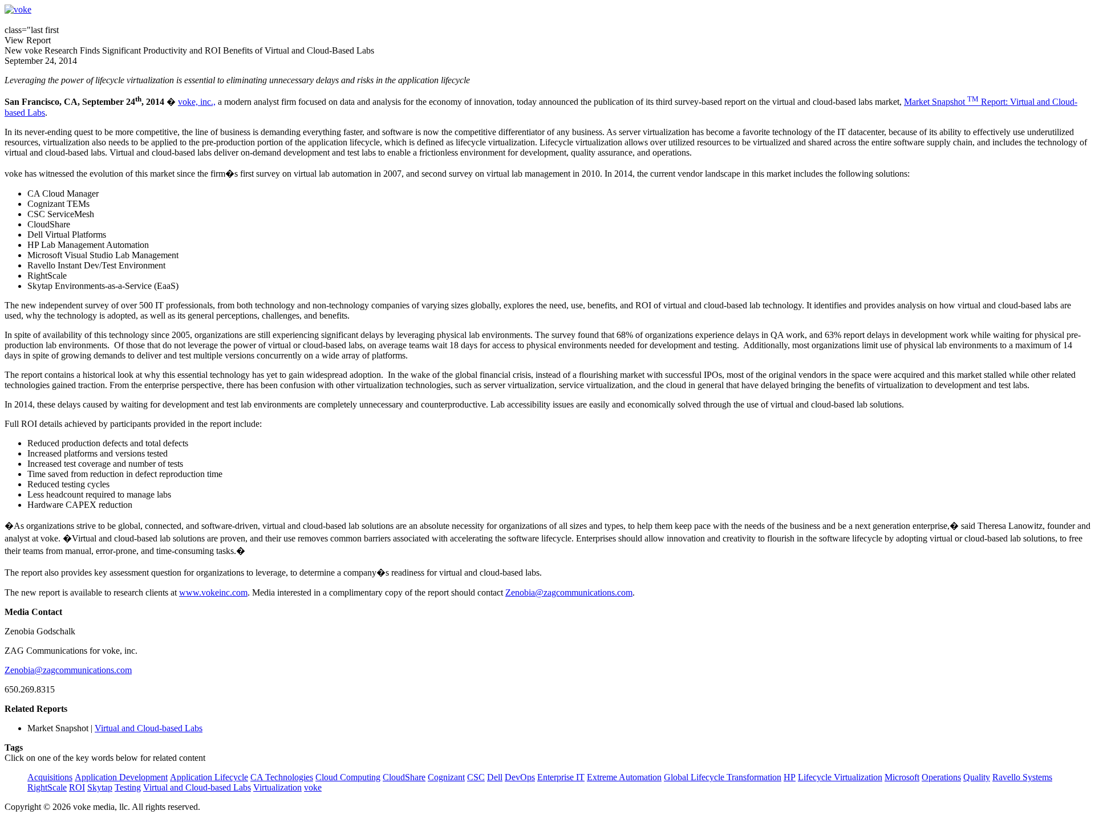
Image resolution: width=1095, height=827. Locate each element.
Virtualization (277, 787)
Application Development (121, 777)
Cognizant (446, 777)
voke (313, 787)
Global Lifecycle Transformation (722, 777)
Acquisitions (49, 777)
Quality (976, 777)
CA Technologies (281, 777)
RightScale (47, 787)
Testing (128, 787)
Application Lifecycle (209, 777)
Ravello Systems (1022, 777)
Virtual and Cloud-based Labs (148, 728)
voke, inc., (197, 102)
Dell (494, 777)
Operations (941, 777)
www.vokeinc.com (213, 592)
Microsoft (902, 777)
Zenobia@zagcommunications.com (568, 592)
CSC (476, 777)
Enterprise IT (561, 777)
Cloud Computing (347, 777)
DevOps (520, 777)
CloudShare (404, 777)
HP (790, 777)
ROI (77, 787)
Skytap (99, 787)
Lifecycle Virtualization (840, 777)
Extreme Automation (624, 777)
